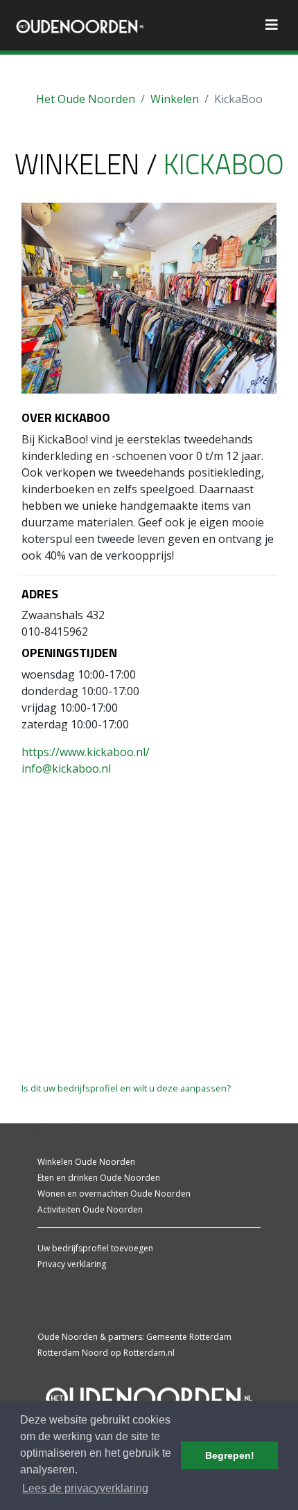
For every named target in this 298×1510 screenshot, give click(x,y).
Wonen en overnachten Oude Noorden (114, 1193)
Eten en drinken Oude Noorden (98, 1178)
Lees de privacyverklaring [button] (85, 1488)
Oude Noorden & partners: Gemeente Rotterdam (134, 1337)
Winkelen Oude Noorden (86, 1162)
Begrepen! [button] (229, 1455)
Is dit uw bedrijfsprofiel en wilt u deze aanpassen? (126, 1088)
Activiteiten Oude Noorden (90, 1209)
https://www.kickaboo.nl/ (85, 751)
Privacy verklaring (71, 1264)
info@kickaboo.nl (66, 768)
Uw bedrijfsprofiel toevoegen (95, 1248)
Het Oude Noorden (85, 99)
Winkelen (174, 99)
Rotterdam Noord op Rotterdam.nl (106, 1353)
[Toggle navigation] (271, 25)
